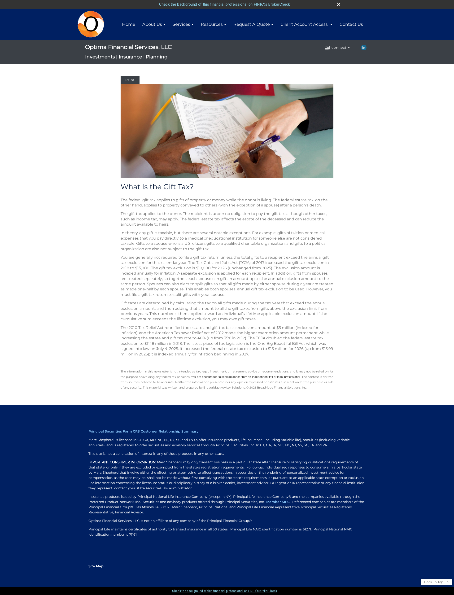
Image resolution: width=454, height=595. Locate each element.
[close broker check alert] (338, 4)
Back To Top (434, 582)
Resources (212, 24)
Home (128, 24)
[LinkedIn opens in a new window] (364, 49)
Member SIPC (278, 502)
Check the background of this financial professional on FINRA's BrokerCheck (224, 4)
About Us (152, 24)
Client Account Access (304, 24)
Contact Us (351, 24)
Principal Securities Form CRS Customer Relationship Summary (143, 431)
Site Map (96, 566)
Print (130, 80)
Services (181, 24)
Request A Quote (251, 24)
